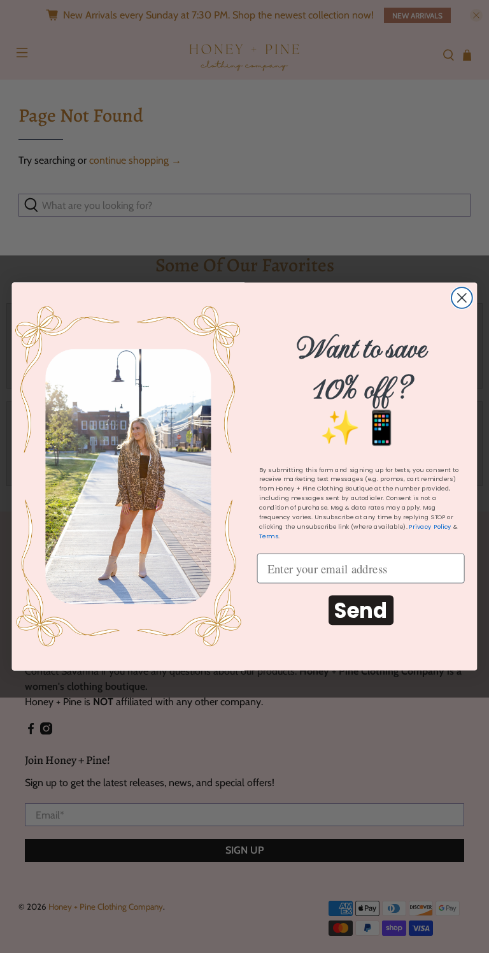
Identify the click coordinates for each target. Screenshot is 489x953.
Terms (268, 536)
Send (360, 610)
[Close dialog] (461, 297)
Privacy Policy (430, 526)
